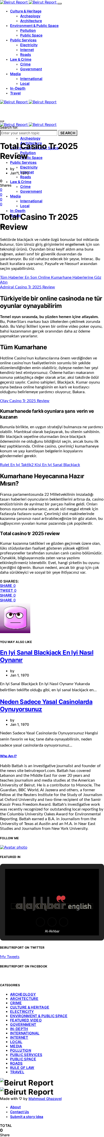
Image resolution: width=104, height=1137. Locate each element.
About (15, 1107)
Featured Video (26, 1020)
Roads (25, 54)
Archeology (30, 16)
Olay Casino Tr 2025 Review (24, 401)
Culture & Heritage (25, 11)
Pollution (28, 30)
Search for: (9, 127)
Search (67, 133)
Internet (27, 49)
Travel (15, 93)
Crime (25, 64)
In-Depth (17, 88)
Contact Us (19, 1112)
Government (31, 69)
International (31, 78)
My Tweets (9, 957)
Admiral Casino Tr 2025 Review (27, 287)
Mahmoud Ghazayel (45, 1098)
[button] (40, 922)
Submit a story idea (26, 1116)
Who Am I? (8, 756)
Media (15, 74)
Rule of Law (22, 1067)
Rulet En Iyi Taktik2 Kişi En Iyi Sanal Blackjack (40, 465)
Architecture (31, 21)
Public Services (23, 40)
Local (25, 83)
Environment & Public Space (34, 25)
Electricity (29, 45)
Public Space (31, 35)
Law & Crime (20, 59)
